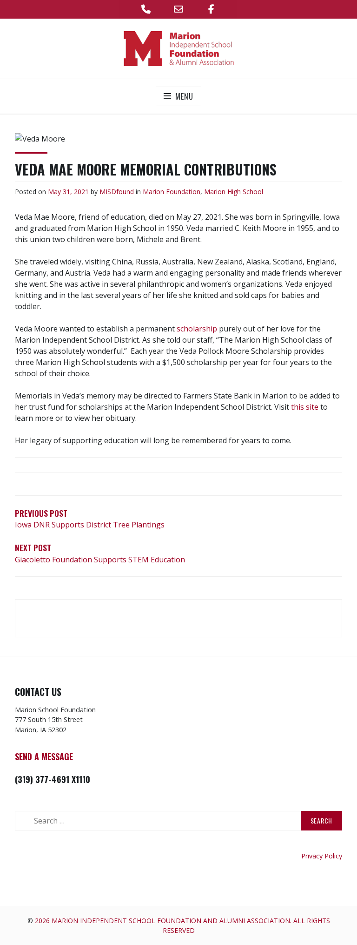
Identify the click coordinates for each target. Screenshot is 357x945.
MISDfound (116, 191)
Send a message (44, 756)
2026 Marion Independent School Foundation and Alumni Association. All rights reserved (182, 925)
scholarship (197, 329)
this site (304, 407)
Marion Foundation (171, 191)
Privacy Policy (321, 855)
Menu (184, 96)
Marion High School (233, 191)
